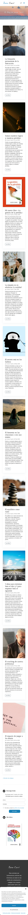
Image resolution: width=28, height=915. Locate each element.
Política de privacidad (15, 912)
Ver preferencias (14, 909)
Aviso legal (23, 912)
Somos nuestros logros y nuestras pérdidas (14, 137)
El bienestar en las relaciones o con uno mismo (13, 434)
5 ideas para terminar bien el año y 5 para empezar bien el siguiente (13, 587)
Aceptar (14, 905)
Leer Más (8, 95)
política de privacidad (19, 808)
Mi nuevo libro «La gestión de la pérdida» (14, 211)
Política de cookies (6, 912)
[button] (26, 889)
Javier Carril (10, 65)
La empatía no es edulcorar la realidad (13, 286)
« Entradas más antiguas (8, 778)
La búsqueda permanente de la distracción (12, 61)
